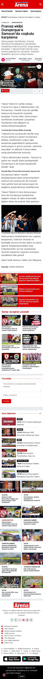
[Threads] (31, 620)
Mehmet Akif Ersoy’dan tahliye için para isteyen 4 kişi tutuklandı (28, 434)
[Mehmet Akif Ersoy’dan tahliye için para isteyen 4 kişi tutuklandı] (10, 487)
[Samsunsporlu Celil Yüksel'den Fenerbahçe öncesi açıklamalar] (31, 339)
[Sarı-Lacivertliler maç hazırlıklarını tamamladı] (10, 582)
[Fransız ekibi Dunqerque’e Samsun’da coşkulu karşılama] (21, 75)
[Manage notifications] (4, 675)
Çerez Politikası (8, 648)
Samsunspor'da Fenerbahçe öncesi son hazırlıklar (10, 347)
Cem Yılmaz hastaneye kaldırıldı (29, 423)
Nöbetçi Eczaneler (11, 626)
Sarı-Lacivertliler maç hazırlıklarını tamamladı (10, 594)
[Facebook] (12, 620)
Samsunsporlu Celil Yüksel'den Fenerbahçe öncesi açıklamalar (31, 347)
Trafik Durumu (9, 633)
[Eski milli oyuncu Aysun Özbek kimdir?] (32, 559)
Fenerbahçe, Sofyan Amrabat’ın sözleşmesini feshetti (21, 16)
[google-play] (31, 659)
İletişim (36, 648)
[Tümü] (40, 413)
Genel (20, 419)
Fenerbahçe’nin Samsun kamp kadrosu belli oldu (32, 594)
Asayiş (20, 429)
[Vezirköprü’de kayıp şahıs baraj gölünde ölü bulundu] (10, 559)
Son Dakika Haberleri (11, 640)
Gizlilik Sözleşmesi (24, 648)
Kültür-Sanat (35, 651)
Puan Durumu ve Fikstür (12, 636)
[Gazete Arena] (21, 4)
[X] (15, 620)
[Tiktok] (27, 620)
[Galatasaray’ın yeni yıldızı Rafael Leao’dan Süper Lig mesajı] (32, 535)
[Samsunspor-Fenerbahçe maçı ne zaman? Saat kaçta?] (11, 320)
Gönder (6, 401)
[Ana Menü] (2, 4)
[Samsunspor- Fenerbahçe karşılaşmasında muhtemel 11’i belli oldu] (11, 358)
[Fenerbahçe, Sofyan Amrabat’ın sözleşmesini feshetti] (32, 487)
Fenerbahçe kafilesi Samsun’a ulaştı (28, 465)
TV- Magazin (33, 653)
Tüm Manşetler (9, 638)
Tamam (21, 676)
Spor (19, 440)
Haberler (5, 22)
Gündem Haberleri (32, 567)
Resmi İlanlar (7, 11)
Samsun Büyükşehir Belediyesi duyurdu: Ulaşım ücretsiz (28, 475)
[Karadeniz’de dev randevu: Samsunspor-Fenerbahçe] (31, 358)
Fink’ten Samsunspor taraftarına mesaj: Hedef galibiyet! (30, 328)
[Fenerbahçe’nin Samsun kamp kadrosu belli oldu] (32, 582)
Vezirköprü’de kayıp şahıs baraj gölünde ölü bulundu (9, 570)
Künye (5, 651)
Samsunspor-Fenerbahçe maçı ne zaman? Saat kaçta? (9, 328)
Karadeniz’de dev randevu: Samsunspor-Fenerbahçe (31, 366)
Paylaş (6, 90)
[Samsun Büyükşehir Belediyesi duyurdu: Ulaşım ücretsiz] (10, 535)
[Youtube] (23, 620)
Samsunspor (35, 11)
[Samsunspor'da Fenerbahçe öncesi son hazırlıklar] (11, 339)
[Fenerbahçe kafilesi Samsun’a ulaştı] (32, 512)
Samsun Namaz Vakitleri (13, 631)
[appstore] (12, 659)
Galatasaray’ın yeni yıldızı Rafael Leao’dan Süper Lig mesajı (32, 547)
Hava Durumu (9, 629)
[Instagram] (19, 620)
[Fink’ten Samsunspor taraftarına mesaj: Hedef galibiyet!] (31, 320)
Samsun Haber (21, 11)
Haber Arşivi (8, 643)
